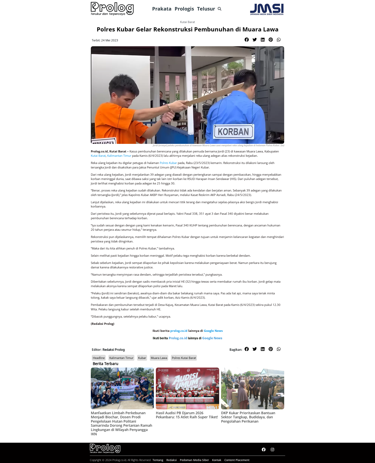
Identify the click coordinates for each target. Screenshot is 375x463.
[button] (219, 8)
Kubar (142, 358)
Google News (212, 338)
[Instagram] (272, 449)
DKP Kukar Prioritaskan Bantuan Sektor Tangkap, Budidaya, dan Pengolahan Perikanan (248, 417)
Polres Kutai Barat (184, 358)
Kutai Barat (187, 22)
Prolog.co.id (178, 338)
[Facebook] (264, 449)
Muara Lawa (159, 358)
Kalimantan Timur (121, 358)
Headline (99, 358)
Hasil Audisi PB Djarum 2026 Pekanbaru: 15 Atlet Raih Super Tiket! (187, 414)
